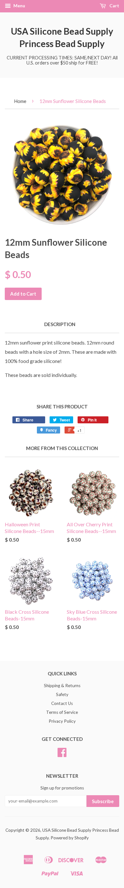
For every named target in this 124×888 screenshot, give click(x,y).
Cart (113, 5)
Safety (62, 694)
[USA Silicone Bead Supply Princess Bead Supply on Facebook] (62, 754)
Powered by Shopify (70, 837)
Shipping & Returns (62, 685)
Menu (18, 5)
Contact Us (62, 703)
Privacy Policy (62, 721)
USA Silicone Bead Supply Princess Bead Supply (62, 37)
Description (59, 324)
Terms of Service (62, 712)
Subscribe (103, 801)
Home (20, 101)
